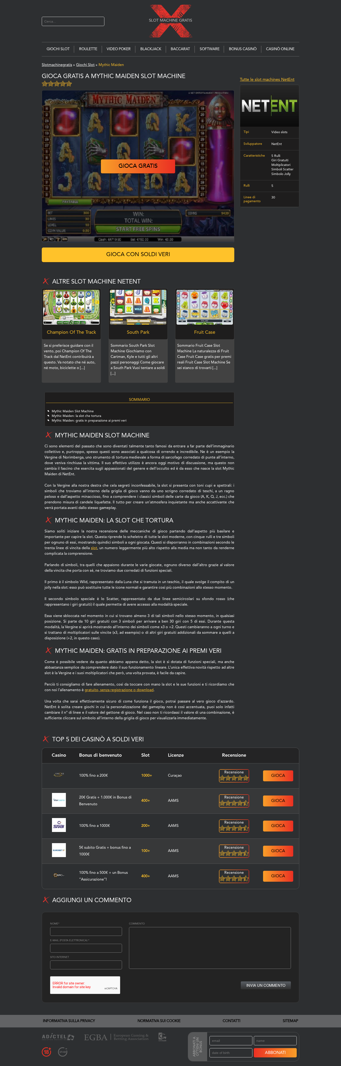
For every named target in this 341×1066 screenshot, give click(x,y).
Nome (54, 924)
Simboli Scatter (282, 169)
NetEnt (276, 144)
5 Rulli (275, 156)
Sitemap (290, 1021)
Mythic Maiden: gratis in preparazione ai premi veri (89, 420)
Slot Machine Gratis (170, 20)
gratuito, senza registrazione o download (119, 690)
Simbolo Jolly (281, 174)
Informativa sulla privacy (69, 1021)
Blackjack (150, 49)
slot (94, 548)
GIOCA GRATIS (138, 166)
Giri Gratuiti (279, 160)
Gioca (278, 776)
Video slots (279, 132)
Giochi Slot (58, 49)
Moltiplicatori (280, 165)
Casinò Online (280, 49)
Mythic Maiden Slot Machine (73, 411)
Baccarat (180, 49)
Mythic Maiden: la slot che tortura (76, 416)
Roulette (88, 49)
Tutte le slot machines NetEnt (267, 80)
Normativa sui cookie (159, 1021)
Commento (137, 924)
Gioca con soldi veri (138, 254)
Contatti (231, 1021)
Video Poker (119, 49)
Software (209, 49)
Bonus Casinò (243, 49)
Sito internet (59, 957)
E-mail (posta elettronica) (69, 940)
